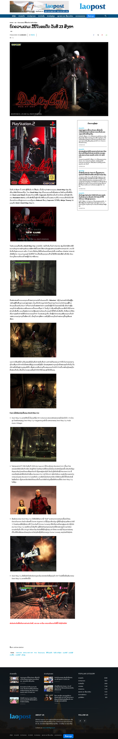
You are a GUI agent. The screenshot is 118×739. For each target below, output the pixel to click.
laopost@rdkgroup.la (49, 728)
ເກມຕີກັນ (12, 655)
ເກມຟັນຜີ (18, 655)
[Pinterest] (102, 35)
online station (19, 647)
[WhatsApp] (106, 35)
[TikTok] (80, 721)
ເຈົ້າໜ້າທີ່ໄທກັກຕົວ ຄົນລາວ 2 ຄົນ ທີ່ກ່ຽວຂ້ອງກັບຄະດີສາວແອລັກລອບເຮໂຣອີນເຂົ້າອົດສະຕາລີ (64, 688)
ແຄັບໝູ (23, 655)
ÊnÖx (33, 35)
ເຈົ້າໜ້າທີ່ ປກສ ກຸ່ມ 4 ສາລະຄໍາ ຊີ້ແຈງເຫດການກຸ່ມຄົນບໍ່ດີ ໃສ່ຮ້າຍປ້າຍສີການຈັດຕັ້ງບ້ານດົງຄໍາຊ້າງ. (92, 174)
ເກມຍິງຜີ (71, 652)
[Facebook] (94, 35)
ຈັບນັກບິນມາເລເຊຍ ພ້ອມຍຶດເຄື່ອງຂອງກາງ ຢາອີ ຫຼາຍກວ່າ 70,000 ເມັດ (63, 678)
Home (11, 22)
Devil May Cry (28, 652)
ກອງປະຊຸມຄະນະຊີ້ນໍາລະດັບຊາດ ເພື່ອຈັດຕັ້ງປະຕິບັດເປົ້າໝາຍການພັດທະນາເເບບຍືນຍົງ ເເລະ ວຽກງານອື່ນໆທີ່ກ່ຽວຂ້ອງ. (92, 132)
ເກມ (15, 22)
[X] (98, 35)
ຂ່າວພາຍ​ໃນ (81, 128)
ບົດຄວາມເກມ (41, 652)
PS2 (35, 652)
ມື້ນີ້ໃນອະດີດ (49, 652)
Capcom (19, 652)
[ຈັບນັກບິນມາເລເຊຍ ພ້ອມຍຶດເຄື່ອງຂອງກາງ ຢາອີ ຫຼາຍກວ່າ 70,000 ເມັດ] (48, 680)
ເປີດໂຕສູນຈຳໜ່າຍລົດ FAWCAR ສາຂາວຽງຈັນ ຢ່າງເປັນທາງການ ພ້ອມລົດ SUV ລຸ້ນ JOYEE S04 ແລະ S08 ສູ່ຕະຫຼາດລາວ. (92, 197)
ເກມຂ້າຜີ (65, 652)
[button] (105, 16)
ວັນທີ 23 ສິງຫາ (57, 652)
